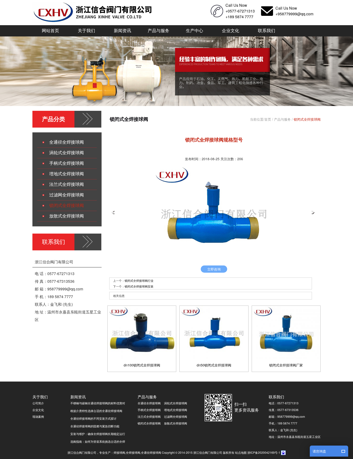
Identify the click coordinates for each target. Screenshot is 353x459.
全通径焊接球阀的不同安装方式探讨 (93, 418)
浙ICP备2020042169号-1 (263, 452)
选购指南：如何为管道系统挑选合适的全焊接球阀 (97, 442)
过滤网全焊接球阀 (66, 195)
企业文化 (230, 30)
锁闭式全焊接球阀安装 (139, 286)
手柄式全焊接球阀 (66, 163)
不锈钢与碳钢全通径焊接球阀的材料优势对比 (97, 403)
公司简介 (38, 403)
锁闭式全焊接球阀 (66, 205)
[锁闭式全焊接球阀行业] (113, 212)
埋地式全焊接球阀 (66, 173)
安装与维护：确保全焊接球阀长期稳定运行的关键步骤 (97, 434)
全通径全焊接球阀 (66, 142)
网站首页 (50, 30)
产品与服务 (158, 30)
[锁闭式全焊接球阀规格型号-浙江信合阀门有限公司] (93, 12)
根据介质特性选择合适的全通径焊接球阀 (96, 411)
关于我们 (86, 30)
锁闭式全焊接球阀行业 (139, 280)
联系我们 (266, 30)
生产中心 (194, 30)
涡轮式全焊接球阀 (66, 152)
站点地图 (241, 452)
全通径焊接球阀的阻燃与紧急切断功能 (94, 426)
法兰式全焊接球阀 (66, 184)
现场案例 (38, 416)
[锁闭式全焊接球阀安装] (313, 212)
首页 (267, 119)
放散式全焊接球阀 (66, 216)
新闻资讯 (122, 30)
